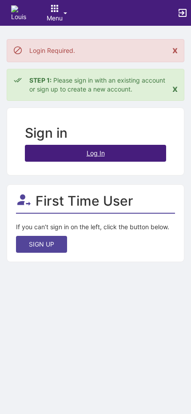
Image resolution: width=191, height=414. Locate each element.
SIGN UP (41, 244)
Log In (96, 153)
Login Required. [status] (52, 50)
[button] (19, 12)
